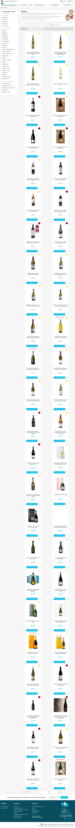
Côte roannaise (7, 51)
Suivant (60, 792)
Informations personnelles (37, 806)
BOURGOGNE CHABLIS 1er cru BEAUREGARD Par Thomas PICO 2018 (60, 274)
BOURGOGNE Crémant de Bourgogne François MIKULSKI (33, 369)
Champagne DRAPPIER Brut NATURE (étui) (60, 558)
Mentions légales (17, 816)
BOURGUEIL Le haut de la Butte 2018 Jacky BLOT (33, 463)
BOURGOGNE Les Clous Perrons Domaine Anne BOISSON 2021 (60, 369)
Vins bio (5, 19)
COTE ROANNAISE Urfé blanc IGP (10, 49)
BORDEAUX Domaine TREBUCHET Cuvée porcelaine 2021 (60, 179)
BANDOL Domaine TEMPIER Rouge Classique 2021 (33, 116)
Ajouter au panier (32, 61)
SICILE (5, 74)
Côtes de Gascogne (8, 53)
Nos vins (47, 5)
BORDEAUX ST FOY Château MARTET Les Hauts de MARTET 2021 (60, 211)
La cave (30, 5)
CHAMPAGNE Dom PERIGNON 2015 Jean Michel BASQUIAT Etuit (60, 527)
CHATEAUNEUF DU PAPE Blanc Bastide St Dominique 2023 (33, 685)
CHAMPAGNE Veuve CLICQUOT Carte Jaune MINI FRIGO (60, 653)
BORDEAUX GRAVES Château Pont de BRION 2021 (33, 211)
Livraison (16, 813)
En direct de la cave (18, 808)
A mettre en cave (7, 83)
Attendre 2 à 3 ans (7, 85)
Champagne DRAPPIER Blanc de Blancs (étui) (33, 558)
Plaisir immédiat (7, 91)
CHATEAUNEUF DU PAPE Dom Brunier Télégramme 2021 (33, 748)
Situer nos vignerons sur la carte (21, 809)
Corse (5, 47)
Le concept (24, 5)
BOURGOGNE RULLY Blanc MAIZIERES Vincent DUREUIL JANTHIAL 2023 (60, 432)
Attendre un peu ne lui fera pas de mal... (10, 87)
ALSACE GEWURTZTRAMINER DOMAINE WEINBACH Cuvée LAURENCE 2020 (60, 53)
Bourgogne (6, 39)
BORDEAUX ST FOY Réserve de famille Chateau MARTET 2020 (32, 242)
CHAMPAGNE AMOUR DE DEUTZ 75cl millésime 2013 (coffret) (60, 463)
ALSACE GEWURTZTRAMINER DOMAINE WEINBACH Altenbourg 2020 (33, 53)
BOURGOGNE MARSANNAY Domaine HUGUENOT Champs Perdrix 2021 (32, 432)
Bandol (5, 32)
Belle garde (6, 89)
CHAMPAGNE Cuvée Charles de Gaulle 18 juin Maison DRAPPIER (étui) (33, 495)
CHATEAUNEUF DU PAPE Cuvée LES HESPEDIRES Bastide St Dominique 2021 (33, 717)
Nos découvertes (4, 806)
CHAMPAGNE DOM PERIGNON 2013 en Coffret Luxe (33, 527)
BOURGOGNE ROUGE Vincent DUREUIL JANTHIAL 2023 (60, 242)
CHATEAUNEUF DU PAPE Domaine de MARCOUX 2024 (60, 748)
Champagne (6, 41)
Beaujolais (6, 34)
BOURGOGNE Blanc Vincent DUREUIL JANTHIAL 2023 (33, 274)
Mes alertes (34, 813)
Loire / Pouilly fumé (7, 59)
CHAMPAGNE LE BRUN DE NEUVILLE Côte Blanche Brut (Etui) (60, 590)
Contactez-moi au (10, 1)
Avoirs (33, 808)
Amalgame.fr (40, 817)
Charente (6, 43)
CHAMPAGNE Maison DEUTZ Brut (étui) (33, 621)
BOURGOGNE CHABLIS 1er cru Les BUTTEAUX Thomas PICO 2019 (33, 305)
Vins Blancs (6, 21)
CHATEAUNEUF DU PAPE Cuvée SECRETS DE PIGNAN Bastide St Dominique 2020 (60, 717)
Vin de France (6, 78)
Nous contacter (17, 817)
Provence (6, 72)
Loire (5, 57)
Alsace (5, 30)
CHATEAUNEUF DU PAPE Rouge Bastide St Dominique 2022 (32, 779)
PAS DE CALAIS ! (7, 68)
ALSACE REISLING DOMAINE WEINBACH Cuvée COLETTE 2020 (33, 84)
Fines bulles (6, 17)
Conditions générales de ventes (20, 814)
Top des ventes (4, 808)
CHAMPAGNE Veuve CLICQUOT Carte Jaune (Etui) (33, 653)
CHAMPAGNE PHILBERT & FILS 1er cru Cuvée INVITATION (60, 621)
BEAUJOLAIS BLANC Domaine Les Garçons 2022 (60, 116)
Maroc (5, 62)
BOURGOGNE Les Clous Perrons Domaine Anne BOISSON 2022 (33, 400)
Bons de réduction (36, 811)
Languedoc (6, 55)
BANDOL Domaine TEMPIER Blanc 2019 (60, 84)
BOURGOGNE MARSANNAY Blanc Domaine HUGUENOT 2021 (60, 400)
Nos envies (16, 806)
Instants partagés (39, 5)
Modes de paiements (18, 811)
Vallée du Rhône (7, 76)
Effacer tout (6, 13)
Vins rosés (6, 23)
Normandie (6, 64)
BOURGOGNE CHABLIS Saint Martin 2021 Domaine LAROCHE (33, 337)
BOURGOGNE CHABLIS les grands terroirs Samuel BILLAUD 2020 (60, 305)
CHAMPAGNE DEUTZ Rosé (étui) (60, 494)
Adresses (34, 809)
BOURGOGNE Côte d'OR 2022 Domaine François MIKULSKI (60, 337)
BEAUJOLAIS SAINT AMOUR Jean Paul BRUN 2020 (33, 147)
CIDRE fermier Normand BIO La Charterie (60, 779)
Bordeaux (6, 37)
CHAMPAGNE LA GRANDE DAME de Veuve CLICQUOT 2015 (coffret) (33, 590)
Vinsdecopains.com (36, 816)
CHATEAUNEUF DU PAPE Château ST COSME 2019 (60, 685)
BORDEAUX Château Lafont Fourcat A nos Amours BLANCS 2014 (32, 179)
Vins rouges (6, 25)
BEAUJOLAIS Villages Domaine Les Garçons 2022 (60, 147)
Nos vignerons (55, 5)
